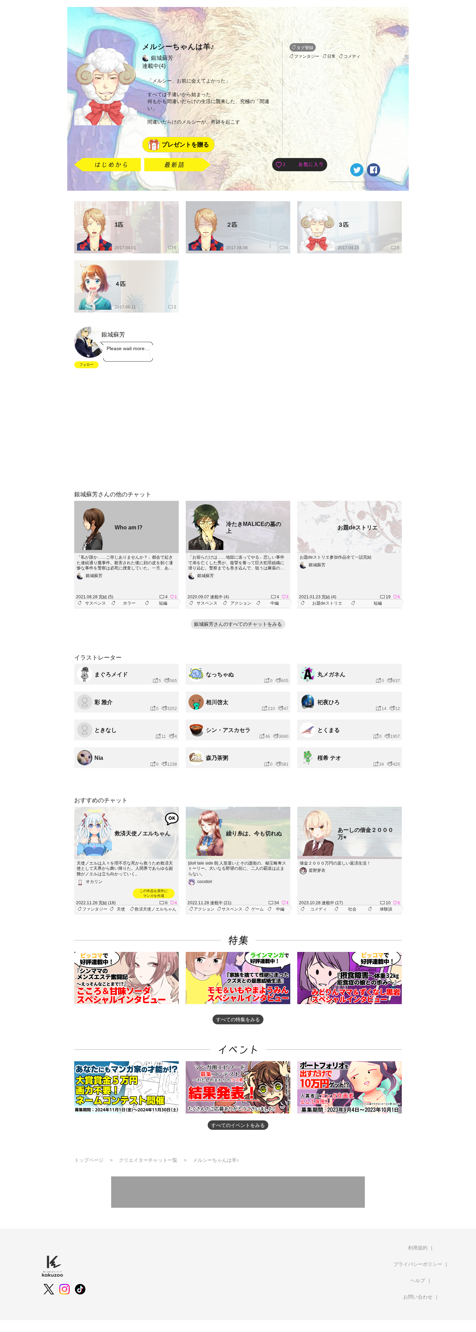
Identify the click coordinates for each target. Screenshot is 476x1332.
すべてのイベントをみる (238, 1125)
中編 (274, 603)
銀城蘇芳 (162, 58)
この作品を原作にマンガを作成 (154, 893)
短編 (163, 603)
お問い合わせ (417, 1297)
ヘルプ (417, 1280)
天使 (121, 909)
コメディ (352, 56)
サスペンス (95, 603)
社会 (352, 909)
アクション (240, 603)
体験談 (386, 909)
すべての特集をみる (238, 1019)
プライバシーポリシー (417, 1264)
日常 (331, 56)
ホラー (129, 603)
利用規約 (418, 1248)
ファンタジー (306, 56)
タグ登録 (305, 47)
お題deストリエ (327, 603)
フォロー (86, 365)
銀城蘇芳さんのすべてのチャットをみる (238, 624)
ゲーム (257, 909)
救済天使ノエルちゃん (155, 909)
